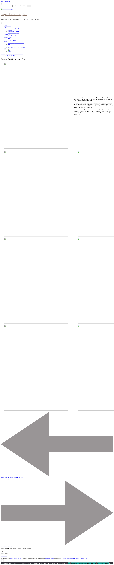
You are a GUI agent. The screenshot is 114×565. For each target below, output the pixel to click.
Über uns (10, 44)
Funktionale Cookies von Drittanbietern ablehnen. (83, 563)
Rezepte (10, 30)
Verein (5, 41)
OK (69, 563)
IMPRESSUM (4, 556)
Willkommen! (7, 26)
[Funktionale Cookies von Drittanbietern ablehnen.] (109, 563)
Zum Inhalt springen (6, 1)
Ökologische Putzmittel (14, 31)
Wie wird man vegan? (13, 33)
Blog (5, 27)
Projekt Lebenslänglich (14, 14)
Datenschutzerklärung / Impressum (16, 47)
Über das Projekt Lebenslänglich (16, 43)
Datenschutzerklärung (102, 563)
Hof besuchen (11, 38)
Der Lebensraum (12, 40)
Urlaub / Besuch (8, 37)
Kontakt (6, 46)
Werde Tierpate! (12, 36)
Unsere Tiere (7, 34)
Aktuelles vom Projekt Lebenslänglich (17, 28)
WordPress (66, 558)
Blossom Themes (49, 558)
